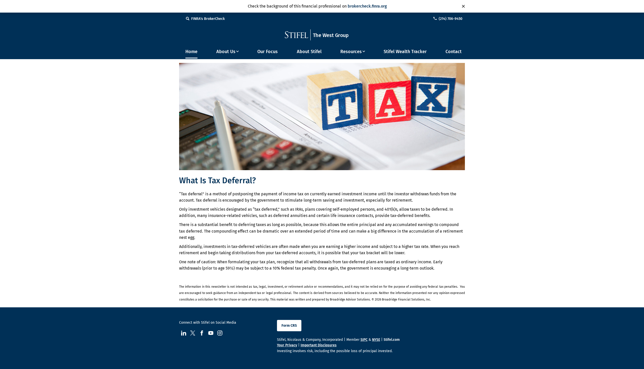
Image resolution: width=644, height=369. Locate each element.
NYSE (376, 340)
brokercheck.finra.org (367, 6)
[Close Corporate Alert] (463, 6)
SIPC (364, 340)
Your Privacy (287, 345)
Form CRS (289, 325)
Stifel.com (392, 340)
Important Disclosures (319, 345)
